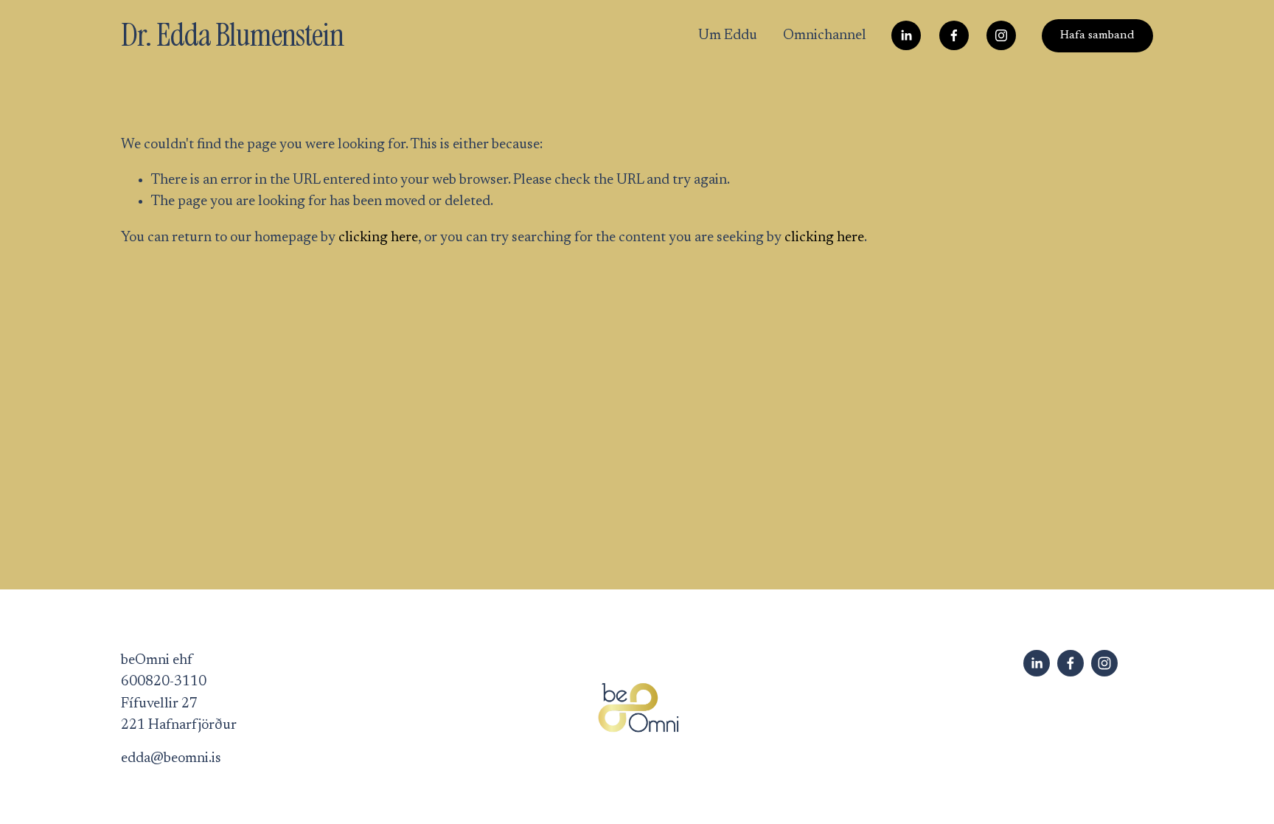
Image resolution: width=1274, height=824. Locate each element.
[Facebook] (954, 35)
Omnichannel (824, 36)
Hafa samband (1097, 35)
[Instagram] (1001, 35)
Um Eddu (727, 36)
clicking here (378, 238)
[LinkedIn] (906, 35)
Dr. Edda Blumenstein (232, 34)
